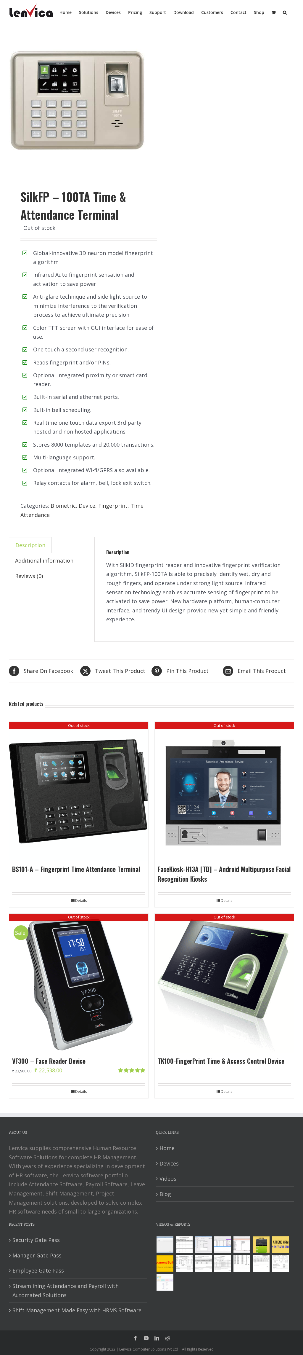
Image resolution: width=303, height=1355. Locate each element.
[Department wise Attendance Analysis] (184, 1244)
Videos (167, 1178)
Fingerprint (113, 505)
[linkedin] (156, 1338)
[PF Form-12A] (184, 1263)
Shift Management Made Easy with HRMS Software (76, 1310)
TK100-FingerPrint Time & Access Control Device (221, 1061)
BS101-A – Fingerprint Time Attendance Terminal (76, 869)
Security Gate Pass (36, 1239)
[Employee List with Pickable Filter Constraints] (242, 1244)
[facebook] (135, 1338)
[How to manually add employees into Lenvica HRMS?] (203, 1244)
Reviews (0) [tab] (29, 575)
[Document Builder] (165, 1263)
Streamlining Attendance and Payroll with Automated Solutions (65, 1290)
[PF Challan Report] (280, 1263)
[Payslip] (165, 1282)
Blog (165, 1194)
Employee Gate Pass (38, 1270)
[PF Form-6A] (222, 1263)
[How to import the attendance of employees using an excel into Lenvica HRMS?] (165, 1244)
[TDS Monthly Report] (242, 1263)
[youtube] (146, 1338)
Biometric (63, 505)
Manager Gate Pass (37, 1255)
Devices (169, 1163)
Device (87, 505)
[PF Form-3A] (261, 1263)
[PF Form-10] (203, 1263)
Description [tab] (30, 545)
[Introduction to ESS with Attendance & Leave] (261, 1244)
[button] (285, 12)
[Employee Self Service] (280, 1244)
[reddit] (167, 1338)
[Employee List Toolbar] (222, 1244)
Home (167, 1148)
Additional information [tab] (44, 560)
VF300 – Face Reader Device (49, 1061)
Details (81, 900)
